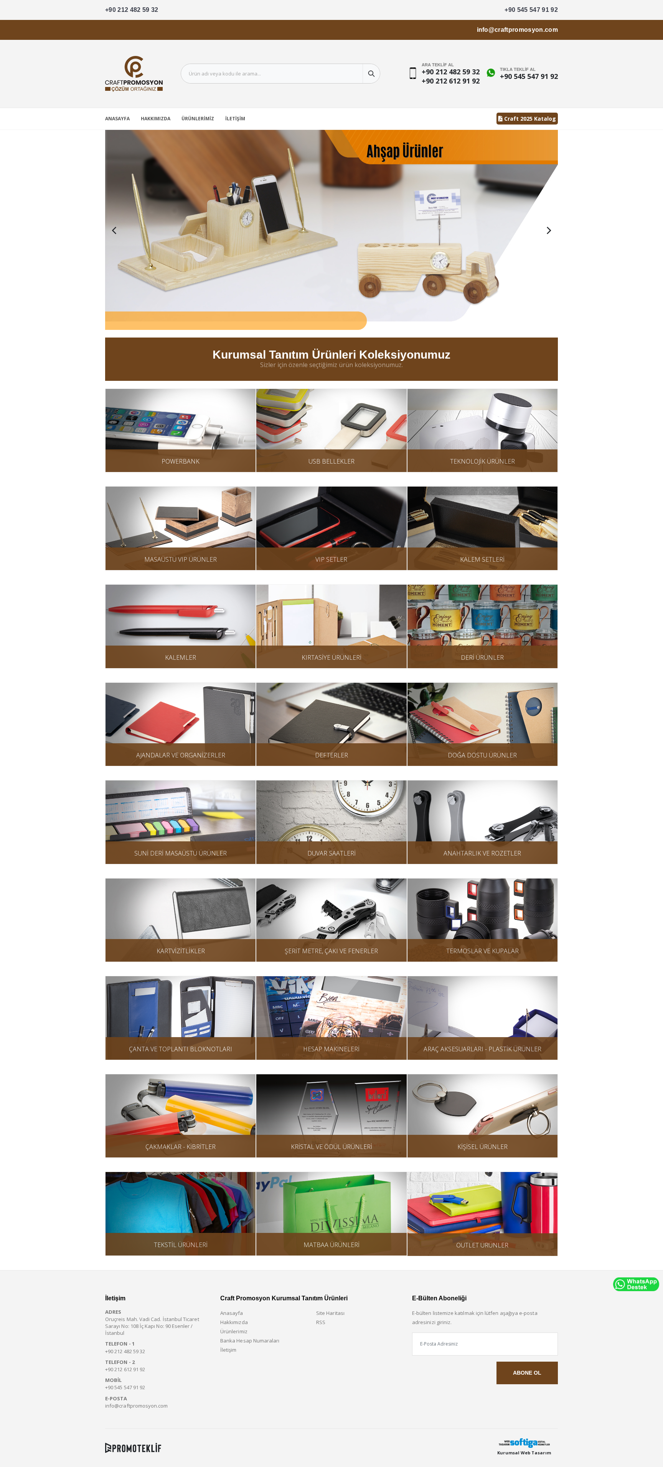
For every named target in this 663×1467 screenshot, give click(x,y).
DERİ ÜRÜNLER (482, 657)
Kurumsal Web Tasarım (524, 1453)
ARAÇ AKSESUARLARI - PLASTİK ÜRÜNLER (482, 1049)
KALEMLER (180, 657)
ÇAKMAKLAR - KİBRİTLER (180, 1146)
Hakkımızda (155, 118)
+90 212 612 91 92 (451, 81)
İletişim (235, 118)
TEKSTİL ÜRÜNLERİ (181, 1245)
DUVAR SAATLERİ (331, 853)
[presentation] (114, 230)
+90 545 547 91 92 (531, 10)
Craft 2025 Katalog (529, 118)
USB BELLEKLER (331, 461)
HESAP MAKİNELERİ (331, 1049)
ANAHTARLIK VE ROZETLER (482, 853)
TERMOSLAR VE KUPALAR (482, 951)
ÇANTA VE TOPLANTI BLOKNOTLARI (180, 1049)
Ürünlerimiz (197, 118)
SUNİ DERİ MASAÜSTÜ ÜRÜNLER (180, 853)
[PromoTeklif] (133, 1448)
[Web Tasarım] (524, 1443)
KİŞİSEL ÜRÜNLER (482, 1146)
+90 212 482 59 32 (131, 10)
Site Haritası (330, 1313)
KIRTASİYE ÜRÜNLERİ (331, 657)
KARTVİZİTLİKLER (181, 951)
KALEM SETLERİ (482, 559)
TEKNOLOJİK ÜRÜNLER (482, 461)
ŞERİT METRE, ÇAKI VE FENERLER (331, 951)
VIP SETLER (331, 559)
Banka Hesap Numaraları (249, 1340)
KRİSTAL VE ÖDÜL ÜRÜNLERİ (331, 1146)
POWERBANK (181, 461)
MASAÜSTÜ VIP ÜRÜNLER (180, 559)
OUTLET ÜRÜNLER (482, 1245)
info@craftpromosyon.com (517, 29)
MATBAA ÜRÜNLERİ (331, 1245)
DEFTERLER (331, 755)
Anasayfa (117, 118)
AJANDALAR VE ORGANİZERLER (180, 755)
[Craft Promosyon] (331, 230)
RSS (320, 1322)
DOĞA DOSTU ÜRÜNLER (482, 755)
